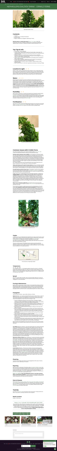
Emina (29, 414)
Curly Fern (22, 414)
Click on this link (32, 183)
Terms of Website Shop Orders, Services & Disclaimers (24, 449)
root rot (41, 86)
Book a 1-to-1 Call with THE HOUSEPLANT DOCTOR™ (29, 402)
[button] (51, 1)
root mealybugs (15, 382)
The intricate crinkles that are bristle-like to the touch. (28, 142)
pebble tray (20, 57)
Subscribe (33, 445)
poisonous (21, 391)
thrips (34, 381)
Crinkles (14, 414)
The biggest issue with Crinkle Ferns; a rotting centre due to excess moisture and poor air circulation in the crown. (28, 227)
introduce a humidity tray (34, 170)
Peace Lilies (34, 238)
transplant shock (24, 351)
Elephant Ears (18, 239)
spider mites (29, 381)
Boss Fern (25, 414)
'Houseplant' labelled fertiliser (21, 104)
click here (14, 385)
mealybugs (21, 381)
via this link (16, 371)
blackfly (37, 381)
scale (32, 381)
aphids (25, 381)
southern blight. (28, 97)
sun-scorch (18, 271)
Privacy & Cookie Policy (36, 449)
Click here (23, 370)
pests (37, 271)
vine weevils (41, 381)
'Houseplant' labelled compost (36, 367)
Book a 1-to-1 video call (33, 41)
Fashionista (17, 414)
